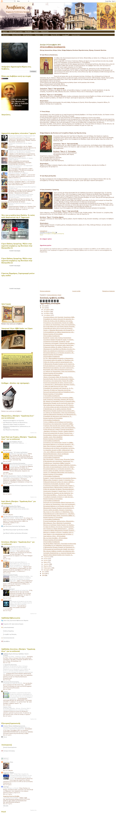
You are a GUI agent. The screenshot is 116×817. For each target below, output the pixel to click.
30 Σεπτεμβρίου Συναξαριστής (51, 336)
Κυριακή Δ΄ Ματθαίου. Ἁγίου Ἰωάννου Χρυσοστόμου (21, 180)
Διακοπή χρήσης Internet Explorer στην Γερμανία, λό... (58, 555)
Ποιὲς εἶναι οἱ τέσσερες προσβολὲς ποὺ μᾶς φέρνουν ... (58, 446)
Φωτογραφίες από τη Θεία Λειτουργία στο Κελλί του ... (58, 369)
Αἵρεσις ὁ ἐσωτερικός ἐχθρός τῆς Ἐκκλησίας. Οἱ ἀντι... (58, 377)
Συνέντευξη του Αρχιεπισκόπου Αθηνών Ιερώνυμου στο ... (59, 502)
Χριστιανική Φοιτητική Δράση (11, 681)
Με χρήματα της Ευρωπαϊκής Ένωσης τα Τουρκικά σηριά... (59, 401)
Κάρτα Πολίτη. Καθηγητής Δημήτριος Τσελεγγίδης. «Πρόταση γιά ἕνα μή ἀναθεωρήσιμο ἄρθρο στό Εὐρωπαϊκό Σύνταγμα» (20, 196)
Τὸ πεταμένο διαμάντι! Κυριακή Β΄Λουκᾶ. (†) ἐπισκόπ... (58, 339)
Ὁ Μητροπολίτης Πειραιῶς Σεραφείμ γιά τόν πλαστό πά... (59, 364)
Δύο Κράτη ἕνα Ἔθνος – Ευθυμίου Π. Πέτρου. (14, 656)
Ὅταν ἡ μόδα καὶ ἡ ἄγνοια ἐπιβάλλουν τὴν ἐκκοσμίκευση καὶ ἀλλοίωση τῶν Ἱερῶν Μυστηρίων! (20, 549)
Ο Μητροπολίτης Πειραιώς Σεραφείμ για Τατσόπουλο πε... (59, 547)
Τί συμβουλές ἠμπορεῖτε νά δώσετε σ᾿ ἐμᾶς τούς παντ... (58, 497)
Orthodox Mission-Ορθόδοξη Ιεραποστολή (14, 726)
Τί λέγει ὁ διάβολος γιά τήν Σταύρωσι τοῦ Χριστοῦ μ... (58, 422)
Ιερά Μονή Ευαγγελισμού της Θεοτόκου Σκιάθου (15, 529)
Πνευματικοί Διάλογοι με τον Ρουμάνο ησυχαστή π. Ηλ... (58, 352)
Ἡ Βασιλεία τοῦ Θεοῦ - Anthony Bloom (13, 518)
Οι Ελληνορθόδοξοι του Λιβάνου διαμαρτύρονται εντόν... (58, 332)
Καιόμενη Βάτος (7, 600)
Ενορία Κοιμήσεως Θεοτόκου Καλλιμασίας (14, 463)
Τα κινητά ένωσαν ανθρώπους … (18, 443)
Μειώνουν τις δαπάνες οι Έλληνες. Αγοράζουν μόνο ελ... (58, 532)
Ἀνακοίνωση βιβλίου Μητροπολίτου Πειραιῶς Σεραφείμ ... (59, 530)
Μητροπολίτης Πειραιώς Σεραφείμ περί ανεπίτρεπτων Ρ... (58, 508)
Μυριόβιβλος (6, 641)
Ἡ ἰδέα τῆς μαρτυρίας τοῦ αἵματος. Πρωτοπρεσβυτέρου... (58, 489)
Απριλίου (46, 564)
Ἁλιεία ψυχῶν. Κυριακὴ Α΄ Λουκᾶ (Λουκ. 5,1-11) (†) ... (58, 491)
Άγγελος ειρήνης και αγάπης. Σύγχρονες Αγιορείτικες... (58, 470)
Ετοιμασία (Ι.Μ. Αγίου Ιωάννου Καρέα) (13, 624)
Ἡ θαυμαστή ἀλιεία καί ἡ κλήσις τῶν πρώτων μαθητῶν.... (59, 482)
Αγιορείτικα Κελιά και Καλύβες (11, 796)
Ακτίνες (5, 560)
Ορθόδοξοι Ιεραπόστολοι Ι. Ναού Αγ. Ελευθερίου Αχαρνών (18, 476)
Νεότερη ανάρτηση (45, 291)
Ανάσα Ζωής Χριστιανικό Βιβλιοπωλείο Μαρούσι (15, 620)
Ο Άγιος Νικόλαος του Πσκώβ (10, 788)
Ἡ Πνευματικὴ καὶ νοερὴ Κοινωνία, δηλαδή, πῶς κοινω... (59, 549)
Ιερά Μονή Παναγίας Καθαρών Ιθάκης (13, 516)
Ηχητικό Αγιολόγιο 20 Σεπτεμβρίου (53, 540)
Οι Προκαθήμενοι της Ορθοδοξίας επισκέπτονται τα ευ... (58, 545)
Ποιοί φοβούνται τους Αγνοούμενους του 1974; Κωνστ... (58, 405)
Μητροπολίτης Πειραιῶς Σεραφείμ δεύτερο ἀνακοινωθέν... (59, 410)
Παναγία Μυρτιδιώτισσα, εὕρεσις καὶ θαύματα (56, 453)
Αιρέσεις (36, 31)
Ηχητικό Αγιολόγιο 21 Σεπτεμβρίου (53, 517)
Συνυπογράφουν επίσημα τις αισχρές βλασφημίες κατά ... (58, 435)
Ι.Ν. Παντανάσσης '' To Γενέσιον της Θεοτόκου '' (15, 452)
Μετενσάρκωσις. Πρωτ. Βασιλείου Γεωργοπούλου (57, 523)
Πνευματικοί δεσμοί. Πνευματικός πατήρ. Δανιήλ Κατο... (58, 345)
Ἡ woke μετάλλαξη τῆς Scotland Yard (19, 590)
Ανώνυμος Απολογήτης (9, 750)
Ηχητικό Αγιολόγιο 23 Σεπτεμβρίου (53, 474)
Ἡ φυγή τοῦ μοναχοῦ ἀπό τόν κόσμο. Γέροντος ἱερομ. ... (58, 382)
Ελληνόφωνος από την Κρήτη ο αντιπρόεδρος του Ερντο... (59, 448)
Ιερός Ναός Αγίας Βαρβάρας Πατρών (12, 441)
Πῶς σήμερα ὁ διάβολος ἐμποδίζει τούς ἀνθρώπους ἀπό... (59, 551)
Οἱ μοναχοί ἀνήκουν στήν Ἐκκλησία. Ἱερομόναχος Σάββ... (59, 317)
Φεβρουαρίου (47, 568)
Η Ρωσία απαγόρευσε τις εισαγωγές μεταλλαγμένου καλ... (59, 366)
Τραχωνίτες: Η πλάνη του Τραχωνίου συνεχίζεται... (57, 390)
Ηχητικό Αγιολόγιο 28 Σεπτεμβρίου (53, 373)
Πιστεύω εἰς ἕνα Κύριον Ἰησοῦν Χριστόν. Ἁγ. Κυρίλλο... (59, 525)
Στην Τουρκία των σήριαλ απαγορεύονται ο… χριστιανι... (58, 528)
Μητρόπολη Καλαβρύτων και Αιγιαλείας (13, 420)
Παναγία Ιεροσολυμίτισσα (9, 747)
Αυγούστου (47, 556)
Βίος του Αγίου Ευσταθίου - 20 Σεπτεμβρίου (55, 538)
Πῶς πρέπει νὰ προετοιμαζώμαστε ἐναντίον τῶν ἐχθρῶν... (59, 467)
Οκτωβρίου (47, 313)
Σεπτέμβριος (54, 233)
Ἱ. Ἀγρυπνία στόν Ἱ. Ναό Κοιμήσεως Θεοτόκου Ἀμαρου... (59, 384)
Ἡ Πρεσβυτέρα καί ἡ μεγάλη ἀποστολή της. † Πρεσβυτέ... (59, 513)
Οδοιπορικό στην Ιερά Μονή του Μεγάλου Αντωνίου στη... (59, 349)
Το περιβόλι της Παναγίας (9, 634)
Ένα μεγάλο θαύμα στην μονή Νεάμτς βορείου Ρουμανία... (59, 326)
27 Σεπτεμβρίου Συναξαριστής (51, 395)
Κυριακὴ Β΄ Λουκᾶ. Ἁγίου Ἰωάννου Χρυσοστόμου (57, 337)
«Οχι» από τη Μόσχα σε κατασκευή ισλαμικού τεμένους (58, 452)
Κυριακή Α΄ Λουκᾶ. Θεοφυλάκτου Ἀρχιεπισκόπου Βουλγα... (59, 478)
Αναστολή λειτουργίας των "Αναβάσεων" (18, 173)
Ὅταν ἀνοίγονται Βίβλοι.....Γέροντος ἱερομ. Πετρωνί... (58, 495)
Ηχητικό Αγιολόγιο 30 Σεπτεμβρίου (53, 334)
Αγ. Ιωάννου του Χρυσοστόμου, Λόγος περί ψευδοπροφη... (59, 324)
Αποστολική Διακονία (8, 638)
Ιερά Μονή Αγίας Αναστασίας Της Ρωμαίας (14, 526)
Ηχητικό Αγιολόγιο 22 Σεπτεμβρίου (53, 498)
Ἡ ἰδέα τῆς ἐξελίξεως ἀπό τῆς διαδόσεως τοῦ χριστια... (58, 321)
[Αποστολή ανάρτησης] (56, 232)
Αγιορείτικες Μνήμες (8, 772)
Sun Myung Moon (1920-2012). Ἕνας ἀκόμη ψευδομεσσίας (59, 543)
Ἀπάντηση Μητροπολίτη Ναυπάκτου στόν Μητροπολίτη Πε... (60, 414)
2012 (43, 307)
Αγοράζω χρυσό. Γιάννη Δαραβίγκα (52, 437)
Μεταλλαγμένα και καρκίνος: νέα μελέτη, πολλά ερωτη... (58, 367)
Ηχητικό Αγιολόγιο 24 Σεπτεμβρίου (53, 455)
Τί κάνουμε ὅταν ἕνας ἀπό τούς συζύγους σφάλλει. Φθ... (58, 425)
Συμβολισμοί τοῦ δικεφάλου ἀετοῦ (18, 453)
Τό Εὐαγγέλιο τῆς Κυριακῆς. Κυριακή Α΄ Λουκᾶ (56, 483)
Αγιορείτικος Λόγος (8, 762)
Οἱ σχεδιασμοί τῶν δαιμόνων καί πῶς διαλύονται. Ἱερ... (58, 493)
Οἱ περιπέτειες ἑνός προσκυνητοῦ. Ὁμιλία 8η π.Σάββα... (58, 424)
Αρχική (5, 31)
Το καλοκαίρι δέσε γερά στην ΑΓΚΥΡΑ (13, 683)
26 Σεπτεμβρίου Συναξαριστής (51, 420)
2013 (43, 306)
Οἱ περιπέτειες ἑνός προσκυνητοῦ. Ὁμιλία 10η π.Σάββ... (58, 380)
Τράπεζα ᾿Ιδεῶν (7, 707)
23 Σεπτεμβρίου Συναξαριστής (51, 476)
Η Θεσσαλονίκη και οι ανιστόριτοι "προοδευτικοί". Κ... (58, 461)
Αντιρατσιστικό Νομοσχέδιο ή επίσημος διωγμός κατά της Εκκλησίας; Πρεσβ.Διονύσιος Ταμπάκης (21, 136)
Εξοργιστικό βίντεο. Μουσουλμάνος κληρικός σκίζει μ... (58, 487)
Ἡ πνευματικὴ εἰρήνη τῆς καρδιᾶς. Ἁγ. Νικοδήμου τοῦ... (58, 360)
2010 (43, 573)
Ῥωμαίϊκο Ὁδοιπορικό (9, 589)
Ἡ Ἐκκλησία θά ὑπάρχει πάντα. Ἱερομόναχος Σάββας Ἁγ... (59, 515)
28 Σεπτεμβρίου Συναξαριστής (51, 375)
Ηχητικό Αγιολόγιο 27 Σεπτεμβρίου (53, 394)
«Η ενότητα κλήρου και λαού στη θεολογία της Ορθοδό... (58, 407)
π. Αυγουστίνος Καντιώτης (10, 664)
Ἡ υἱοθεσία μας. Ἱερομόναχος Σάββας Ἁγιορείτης (56, 463)
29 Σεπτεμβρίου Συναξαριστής (51, 356)
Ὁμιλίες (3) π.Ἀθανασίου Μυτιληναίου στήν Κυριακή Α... (59, 472)
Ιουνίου (46, 560)
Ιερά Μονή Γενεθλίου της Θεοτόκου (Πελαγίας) (15, 533)
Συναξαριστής (61, 233)
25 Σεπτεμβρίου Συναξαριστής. (51, 440)
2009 (43, 575)
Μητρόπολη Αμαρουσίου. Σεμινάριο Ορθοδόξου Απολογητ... (60, 465)
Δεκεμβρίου (47, 309)
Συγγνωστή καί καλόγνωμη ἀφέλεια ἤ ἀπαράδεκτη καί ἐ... (59, 392)
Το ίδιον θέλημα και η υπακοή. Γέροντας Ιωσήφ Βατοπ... (58, 429)
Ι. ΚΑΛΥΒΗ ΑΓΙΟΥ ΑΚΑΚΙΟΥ (11, 797)
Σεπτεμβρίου (47, 315)
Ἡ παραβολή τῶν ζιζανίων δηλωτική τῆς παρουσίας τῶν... (58, 319)
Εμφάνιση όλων (33, 432)
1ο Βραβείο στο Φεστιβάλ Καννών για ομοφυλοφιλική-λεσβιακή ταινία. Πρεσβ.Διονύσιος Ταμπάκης (21, 151)
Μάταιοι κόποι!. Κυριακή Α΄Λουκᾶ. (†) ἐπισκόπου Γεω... (58, 480)
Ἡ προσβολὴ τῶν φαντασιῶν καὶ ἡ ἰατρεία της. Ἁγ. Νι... (58, 388)
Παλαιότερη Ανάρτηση (108, 291)
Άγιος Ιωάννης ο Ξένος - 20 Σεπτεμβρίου (54, 536)
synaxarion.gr (43, 231)
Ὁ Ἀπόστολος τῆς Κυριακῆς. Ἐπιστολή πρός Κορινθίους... (59, 343)
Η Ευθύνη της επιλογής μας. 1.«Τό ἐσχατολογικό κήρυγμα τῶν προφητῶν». (20, 166)
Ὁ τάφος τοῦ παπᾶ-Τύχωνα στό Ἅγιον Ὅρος (55, 386)
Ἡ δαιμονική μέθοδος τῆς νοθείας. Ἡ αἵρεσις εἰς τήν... (58, 347)
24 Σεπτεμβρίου (47, 233)
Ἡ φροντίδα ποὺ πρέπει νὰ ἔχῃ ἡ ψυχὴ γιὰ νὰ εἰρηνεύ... (58, 328)
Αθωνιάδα (5, 805)
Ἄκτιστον (5, 691)
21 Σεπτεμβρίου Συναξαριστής (51, 519)
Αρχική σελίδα (76, 291)
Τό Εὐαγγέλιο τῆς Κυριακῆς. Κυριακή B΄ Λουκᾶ (56, 341)
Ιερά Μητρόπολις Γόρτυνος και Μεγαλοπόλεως (15, 422)
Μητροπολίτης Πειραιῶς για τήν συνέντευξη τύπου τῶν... (58, 403)
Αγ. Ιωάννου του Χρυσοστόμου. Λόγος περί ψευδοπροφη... (59, 371)
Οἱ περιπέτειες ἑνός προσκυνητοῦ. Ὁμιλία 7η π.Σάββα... (58, 442)
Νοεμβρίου (47, 311)
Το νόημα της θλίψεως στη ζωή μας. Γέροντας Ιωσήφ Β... (58, 526)
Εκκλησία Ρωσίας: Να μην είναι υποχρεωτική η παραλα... (58, 379)
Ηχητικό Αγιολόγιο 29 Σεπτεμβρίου (53, 354)
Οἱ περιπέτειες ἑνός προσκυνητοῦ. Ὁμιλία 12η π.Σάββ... (58, 322)
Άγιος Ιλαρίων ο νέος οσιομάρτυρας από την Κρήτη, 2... (58, 534)
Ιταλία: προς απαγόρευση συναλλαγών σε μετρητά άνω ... (58, 351)
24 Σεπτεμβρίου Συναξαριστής (52, 47)
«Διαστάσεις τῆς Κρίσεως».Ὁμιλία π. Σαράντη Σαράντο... (58, 431)
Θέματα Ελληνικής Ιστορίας (10, 575)
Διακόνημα (6, 786)
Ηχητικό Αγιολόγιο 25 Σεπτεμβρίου (53, 439)
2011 (43, 571)
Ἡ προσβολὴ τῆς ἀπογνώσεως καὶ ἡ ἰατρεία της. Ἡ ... (57, 416)
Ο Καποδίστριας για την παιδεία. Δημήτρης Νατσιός (57, 409)
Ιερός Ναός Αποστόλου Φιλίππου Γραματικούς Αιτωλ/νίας (18, 485)
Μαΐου (45, 562)
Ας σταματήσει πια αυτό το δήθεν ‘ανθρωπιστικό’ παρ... (58, 450)
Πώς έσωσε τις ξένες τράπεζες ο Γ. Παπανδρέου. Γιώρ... (58, 512)
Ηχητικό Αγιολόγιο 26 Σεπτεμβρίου (53, 418)
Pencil (41, 234)
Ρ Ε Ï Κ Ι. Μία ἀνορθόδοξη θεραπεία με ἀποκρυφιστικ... (58, 358)
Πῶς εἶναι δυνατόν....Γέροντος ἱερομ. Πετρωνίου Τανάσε (58, 459)
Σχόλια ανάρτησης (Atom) (54, 295)
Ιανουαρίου (47, 570)
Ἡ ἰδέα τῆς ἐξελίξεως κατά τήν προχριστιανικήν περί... (58, 362)
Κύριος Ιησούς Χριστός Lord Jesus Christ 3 (14, 546)
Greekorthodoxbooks (8, 627)
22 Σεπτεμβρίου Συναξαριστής (51, 500)
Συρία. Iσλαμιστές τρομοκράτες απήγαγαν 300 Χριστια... (58, 399)
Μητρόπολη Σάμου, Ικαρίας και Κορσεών (14, 424)
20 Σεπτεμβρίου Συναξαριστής (51, 541)
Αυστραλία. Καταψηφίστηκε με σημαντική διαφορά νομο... (59, 553)
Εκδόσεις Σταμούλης (8, 631)
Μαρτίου (46, 566)
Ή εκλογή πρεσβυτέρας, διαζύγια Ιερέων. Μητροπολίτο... (58, 521)
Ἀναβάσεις (15, 7)
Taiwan (5, 737)
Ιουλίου (46, 558)
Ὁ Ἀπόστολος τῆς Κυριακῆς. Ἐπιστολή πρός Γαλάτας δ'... (59, 485)
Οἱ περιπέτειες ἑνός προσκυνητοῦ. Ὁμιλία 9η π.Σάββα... (58, 397)
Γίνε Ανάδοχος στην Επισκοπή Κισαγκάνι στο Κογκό (16, 477)
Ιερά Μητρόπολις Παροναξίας (11, 429)
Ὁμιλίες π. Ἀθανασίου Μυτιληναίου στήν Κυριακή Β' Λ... (59, 330)
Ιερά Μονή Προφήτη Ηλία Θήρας (12, 506)
